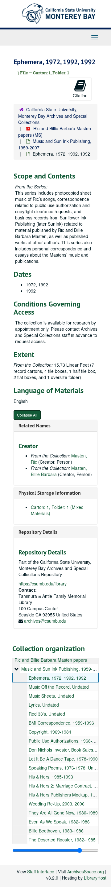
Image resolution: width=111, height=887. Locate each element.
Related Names (34, 425)
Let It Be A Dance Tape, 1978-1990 (63, 759)
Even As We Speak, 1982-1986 (59, 822)
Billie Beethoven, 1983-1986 (56, 830)
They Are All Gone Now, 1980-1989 (63, 813)
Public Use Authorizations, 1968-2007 (65, 741)
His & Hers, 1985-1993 (51, 777)
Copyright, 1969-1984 (50, 732)
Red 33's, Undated (47, 714)
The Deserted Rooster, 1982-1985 (62, 839)
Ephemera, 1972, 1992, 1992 (57, 678)
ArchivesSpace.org (85, 871)
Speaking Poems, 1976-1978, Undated (67, 768)
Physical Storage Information (49, 493)
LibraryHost (95, 878)
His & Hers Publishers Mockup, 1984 (64, 795)
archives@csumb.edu (45, 621)
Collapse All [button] (27, 414)
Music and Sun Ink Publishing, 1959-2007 (61, 669)
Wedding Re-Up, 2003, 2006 (56, 804)
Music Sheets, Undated (51, 696)
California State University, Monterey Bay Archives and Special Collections (52, 115)
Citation (80, 95)
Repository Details (37, 532)
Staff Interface (40, 871)
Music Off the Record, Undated (59, 687)
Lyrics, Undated (44, 705)
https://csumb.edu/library (42, 583)
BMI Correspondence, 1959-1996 (61, 723)
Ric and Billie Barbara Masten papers (50, 660)
